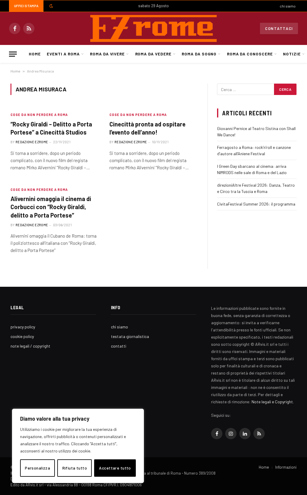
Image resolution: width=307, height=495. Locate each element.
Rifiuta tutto (74, 467)
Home (35, 53)
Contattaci (279, 28)
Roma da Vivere (107, 53)
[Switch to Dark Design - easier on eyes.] (50, 6)
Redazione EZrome (32, 142)
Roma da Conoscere (250, 53)
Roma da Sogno (199, 53)
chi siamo (288, 6)
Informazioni (286, 467)
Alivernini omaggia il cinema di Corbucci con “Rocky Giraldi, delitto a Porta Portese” (50, 206)
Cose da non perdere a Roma (39, 115)
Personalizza (37, 467)
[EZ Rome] (153, 28)
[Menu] (13, 54)
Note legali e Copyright (272, 401)
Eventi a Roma (63, 53)
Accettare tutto (115, 467)
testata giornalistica (130, 336)
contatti (118, 345)
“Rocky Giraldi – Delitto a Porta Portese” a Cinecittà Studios (51, 128)
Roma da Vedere (153, 53)
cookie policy (22, 336)
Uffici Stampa (26, 6)
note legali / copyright (30, 345)
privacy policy (22, 326)
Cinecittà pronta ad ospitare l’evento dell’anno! (147, 128)
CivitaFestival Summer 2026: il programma (256, 203)
